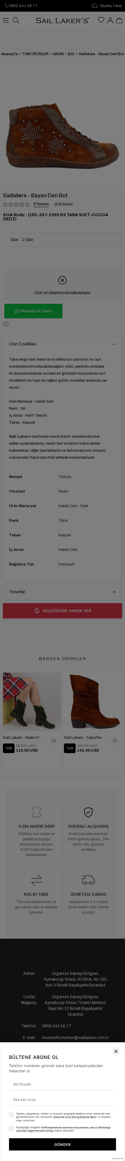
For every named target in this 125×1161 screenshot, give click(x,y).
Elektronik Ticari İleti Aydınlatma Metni (75, 1116)
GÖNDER (62, 1144)
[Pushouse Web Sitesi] (118, 1158)
